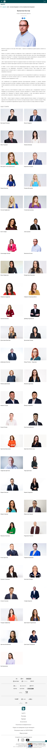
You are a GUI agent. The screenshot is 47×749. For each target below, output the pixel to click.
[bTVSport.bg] (30, 688)
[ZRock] (26, 702)
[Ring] (32, 681)
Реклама (23, 716)
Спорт (8, 6)
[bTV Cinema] (29, 678)
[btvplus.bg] (15, 685)
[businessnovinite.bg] (31, 685)
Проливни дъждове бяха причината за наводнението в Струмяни (39, 747)
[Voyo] (15, 688)
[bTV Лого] (23, 708)
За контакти (23, 721)
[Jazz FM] (30, 699)
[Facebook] (18, 739)
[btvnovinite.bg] (23, 685)
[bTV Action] (16, 681)
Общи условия (23, 733)
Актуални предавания (14, 6)
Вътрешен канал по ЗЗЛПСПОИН (23, 730)
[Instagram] (22, 739)
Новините (4, 6)
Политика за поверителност (23, 724)
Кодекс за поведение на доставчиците (23, 727)
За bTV (3, 4)
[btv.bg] (17, 678)
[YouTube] (27, 739)
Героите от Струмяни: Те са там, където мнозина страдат (39, 744)
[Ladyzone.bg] (22, 688)
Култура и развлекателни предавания (27, 6)
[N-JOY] (16, 699)
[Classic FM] (21, 703)
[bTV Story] (24, 681)
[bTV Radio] (23, 699)
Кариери (23, 719)
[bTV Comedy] (22, 678)
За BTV (23, 713)
